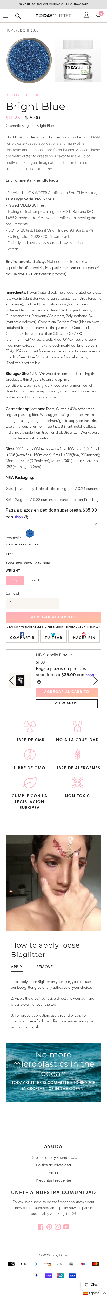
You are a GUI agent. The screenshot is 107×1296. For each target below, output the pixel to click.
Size (10, 554)
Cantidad (12, 594)
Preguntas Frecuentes (53, 1180)
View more (67, 703)
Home (10, 30)
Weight (13, 571)
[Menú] (5, 16)
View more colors (22, 544)
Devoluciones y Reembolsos (53, 1158)
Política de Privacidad (53, 1165)
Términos (53, 1173)
